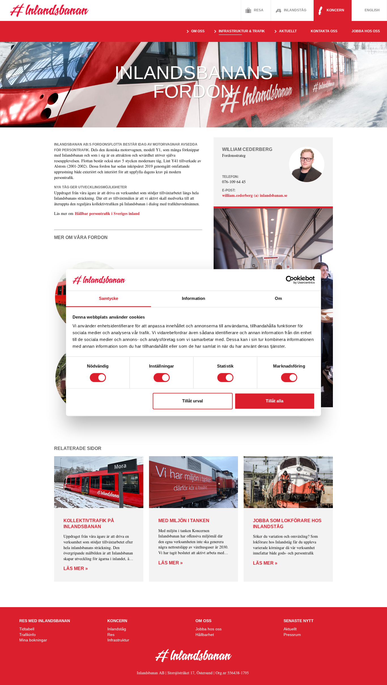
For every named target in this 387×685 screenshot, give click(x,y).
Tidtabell (26, 629)
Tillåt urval (192, 401)
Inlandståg (295, 10)
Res (110, 634)
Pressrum (292, 634)
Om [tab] (278, 298)
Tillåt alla (274, 401)
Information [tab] (193, 298)
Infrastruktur (118, 640)
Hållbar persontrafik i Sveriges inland (107, 213)
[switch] (162, 377)
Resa (258, 10)
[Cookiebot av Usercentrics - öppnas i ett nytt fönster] (290, 280)
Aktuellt (290, 629)
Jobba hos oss (366, 31)
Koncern (335, 10)
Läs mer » (75, 568)
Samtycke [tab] (108, 298)
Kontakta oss (324, 31)
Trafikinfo (27, 634)
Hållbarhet (204, 634)
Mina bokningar (33, 640)
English (372, 10)
